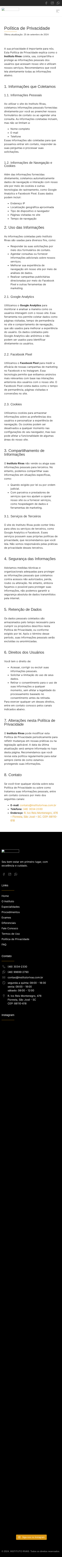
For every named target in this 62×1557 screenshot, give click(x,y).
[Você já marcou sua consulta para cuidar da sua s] (31, 1284)
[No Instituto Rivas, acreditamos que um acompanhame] (51, 1096)
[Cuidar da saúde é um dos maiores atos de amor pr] (31, 1425)
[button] (57, 11)
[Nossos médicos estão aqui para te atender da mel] (51, 1434)
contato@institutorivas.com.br (38, 805)
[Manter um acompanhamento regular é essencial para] (51, 1280)
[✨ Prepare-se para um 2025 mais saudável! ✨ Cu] (11, 1077)
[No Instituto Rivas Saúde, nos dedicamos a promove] (11, 1261)
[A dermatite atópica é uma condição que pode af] (31, 1113)
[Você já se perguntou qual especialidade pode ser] (11, 1450)
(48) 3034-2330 (33, 809)
